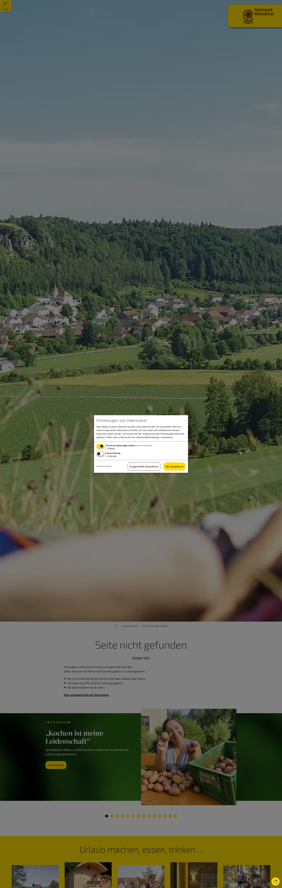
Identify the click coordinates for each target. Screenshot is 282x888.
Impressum (167, 437)
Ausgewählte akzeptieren (144, 466)
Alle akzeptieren (174, 466)
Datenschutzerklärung (147, 437)
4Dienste (111, 456)
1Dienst (110, 448)
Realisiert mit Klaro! (104, 466)
